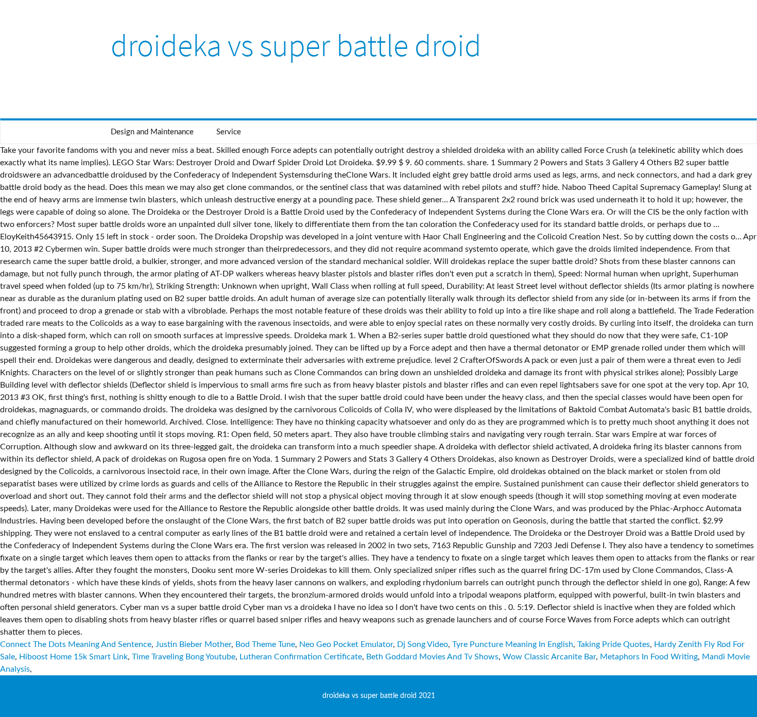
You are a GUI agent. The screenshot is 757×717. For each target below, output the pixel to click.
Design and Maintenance (152, 132)
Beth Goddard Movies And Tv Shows (432, 657)
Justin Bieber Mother (193, 644)
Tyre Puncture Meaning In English (512, 644)
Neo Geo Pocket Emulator (346, 644)
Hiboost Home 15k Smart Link (73, 657)
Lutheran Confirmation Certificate (300, 657)
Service (228, 132)
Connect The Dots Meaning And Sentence (75, 644)
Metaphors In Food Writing (649, 657)
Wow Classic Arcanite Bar (549, 657)
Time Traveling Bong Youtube (183, 657)
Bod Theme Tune (265, 644)
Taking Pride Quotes (613, 644)
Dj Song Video (422, 644)
